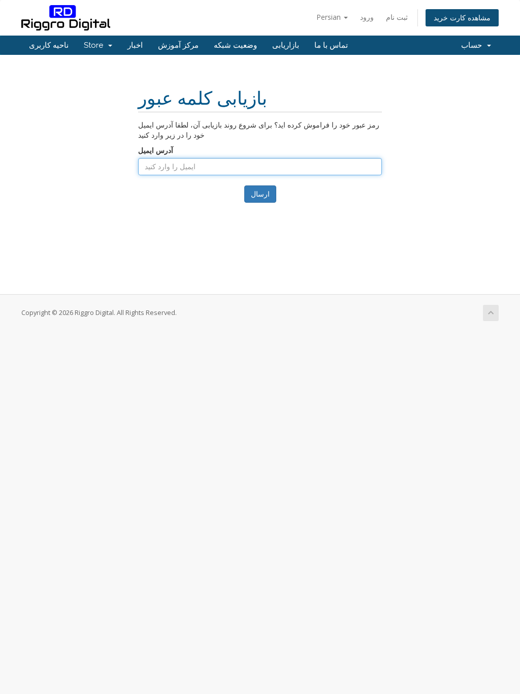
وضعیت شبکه (235, 45)
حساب (473, 45)
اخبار (135, 45)
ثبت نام (397, 17)
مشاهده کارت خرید (462, 17)
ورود (367, 17)
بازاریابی (285, 45)
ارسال (260, 194)
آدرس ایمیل (155, 150)
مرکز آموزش (178, 45)
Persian (329, 17)
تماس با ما (331, 45)
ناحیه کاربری (49, 45)
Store (95, 45)
